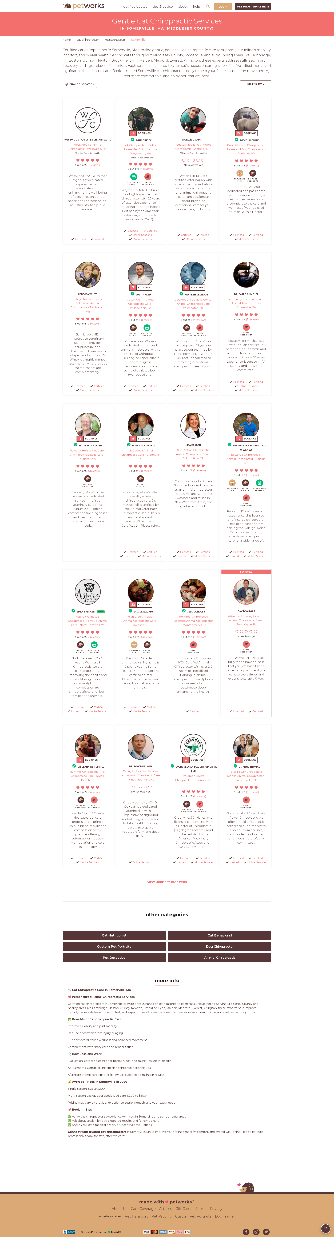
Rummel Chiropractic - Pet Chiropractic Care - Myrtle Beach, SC (87, 776)
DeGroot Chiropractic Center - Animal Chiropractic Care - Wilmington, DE (193, 304)
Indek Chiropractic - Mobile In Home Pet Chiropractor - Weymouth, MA (140, 149)
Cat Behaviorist (220, 935)
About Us (119, 1209)
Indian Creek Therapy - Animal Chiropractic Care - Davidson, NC (140, 621)
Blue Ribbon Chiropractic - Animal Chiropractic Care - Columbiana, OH (193, 454)
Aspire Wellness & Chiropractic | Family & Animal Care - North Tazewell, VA (87, 621)
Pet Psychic (161, 1216)
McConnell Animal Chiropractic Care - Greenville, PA (140, 455)
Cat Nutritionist (114, 935)
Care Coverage (143, 1209)
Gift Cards (184, 1209)
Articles (165, 1209)
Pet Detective (114, 958)
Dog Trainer (225, 1216)
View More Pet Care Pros (167, 882)
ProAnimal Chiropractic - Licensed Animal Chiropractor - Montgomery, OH (193, 621)
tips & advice (163, 7)
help (196, 7)
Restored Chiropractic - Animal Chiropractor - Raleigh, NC (246, 459)
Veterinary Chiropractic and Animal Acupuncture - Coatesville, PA (246, 303)
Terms (201, 1209)
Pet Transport (136, 1216)
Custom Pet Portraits (114, 946)
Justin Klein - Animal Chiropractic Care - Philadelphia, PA (140, 304)
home (67, 39)
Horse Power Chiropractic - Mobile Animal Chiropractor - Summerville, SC (246, 776)
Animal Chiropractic (220, 958)
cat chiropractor (88, 39)
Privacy (216, 1209)
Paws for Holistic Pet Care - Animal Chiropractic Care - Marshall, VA (88, 455)
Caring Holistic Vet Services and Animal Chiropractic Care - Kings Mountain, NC (140, 775)
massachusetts (115, 39)
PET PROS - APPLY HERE (253, 6)
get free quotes (135, 7)
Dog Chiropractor (220, 946)
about (183, 7)
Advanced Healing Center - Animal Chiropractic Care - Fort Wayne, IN (246, 620)
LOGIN (223, 6)
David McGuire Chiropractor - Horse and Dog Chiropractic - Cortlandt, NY (246, 149)
